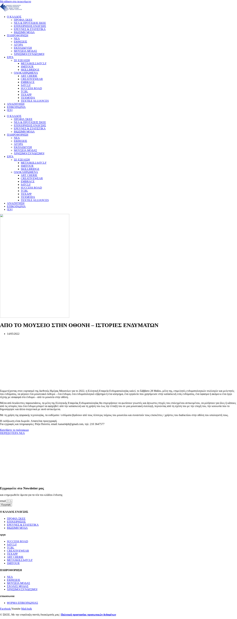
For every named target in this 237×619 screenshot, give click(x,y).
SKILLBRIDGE (30, 69)
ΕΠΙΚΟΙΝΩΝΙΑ (16, 107)
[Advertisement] (104, 362)
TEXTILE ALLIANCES (35, 100)
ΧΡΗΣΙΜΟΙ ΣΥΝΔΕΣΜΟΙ (29, 54)
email (3, 500)
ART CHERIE (29, 75)
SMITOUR (27, 66)
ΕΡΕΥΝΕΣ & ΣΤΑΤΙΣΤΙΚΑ (30, 29)
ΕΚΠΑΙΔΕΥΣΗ (23, 47)
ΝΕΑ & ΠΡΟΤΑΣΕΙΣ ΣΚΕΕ (30, 22)
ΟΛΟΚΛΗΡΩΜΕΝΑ (26, 72)
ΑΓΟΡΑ (18, 44)
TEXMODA (28, 97)
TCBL (24, 91)
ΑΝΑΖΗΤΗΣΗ (15, 103)
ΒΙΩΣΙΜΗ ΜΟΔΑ (24, 32)
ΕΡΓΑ (10, 57)
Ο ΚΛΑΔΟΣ (14, 16)
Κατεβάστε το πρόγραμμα (14, 429)
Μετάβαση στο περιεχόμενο (15, 1)
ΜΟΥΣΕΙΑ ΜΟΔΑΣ (25, 50)
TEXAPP (26, 94)
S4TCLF (26, 85)
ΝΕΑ (17, 38)
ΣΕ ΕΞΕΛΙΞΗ (22, 60)
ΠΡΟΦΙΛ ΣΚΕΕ (23, 19)
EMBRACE (28, 82)
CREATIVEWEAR (32, 79)
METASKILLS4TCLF (33, 63)
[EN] (9, 110)
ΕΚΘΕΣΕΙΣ (20, 41)
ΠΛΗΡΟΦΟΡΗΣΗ (17, 35)
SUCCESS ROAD (31, 88)
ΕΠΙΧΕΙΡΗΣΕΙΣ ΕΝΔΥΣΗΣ (30, 26)
